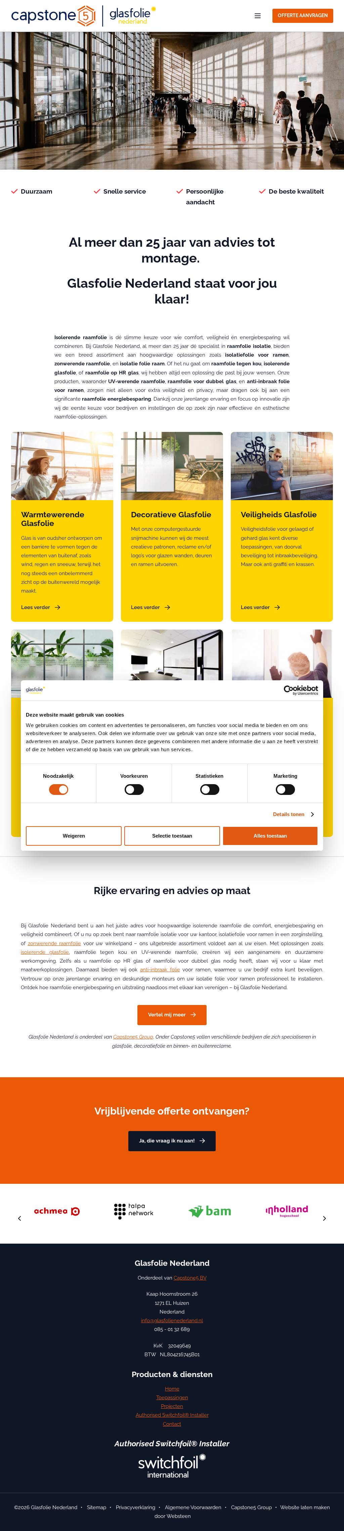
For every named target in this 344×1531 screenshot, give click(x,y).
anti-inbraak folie (160, 970)
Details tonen (288, 814)
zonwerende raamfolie (54, 943)
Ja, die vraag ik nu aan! (167, 1141)
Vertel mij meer (167, 1015)
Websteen (179, 1516)
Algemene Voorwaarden (193, 1507)
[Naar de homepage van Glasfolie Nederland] (83, 16)
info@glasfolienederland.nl (172, 1321)
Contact (172, 1424)
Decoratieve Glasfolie (171, 514)
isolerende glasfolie (45, 952)
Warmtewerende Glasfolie (52, 519)
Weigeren (74, 836)
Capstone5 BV (190, 1278)
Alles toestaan (270, 836)
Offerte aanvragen (303, 15)
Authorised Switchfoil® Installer (172, 1415)
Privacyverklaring (135, 1507)
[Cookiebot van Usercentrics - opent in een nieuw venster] (288, 690)
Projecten (172, 1406)
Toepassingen (172, 1398)
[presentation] (20, 1219)
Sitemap (96, 1507)
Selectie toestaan (172, 836)
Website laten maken (305, 1507)
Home (172, 1389)
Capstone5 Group (133, 1037)
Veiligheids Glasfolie (279, 514)
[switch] (134, 789)
